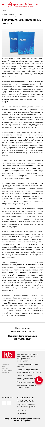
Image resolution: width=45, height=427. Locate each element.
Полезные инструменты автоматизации (26, 386)
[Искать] (41, 10)
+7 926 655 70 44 (25, 397)
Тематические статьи (25, 382)
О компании (21, 413)
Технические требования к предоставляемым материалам (29, 371)
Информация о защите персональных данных (26, 405)
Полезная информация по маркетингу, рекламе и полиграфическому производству (27, 357)
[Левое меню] (3, 4)
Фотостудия (21, 410)
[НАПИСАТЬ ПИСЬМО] (39, 380)
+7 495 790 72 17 (25, 400)
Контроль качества (24, 375)
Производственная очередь (28, 379)
